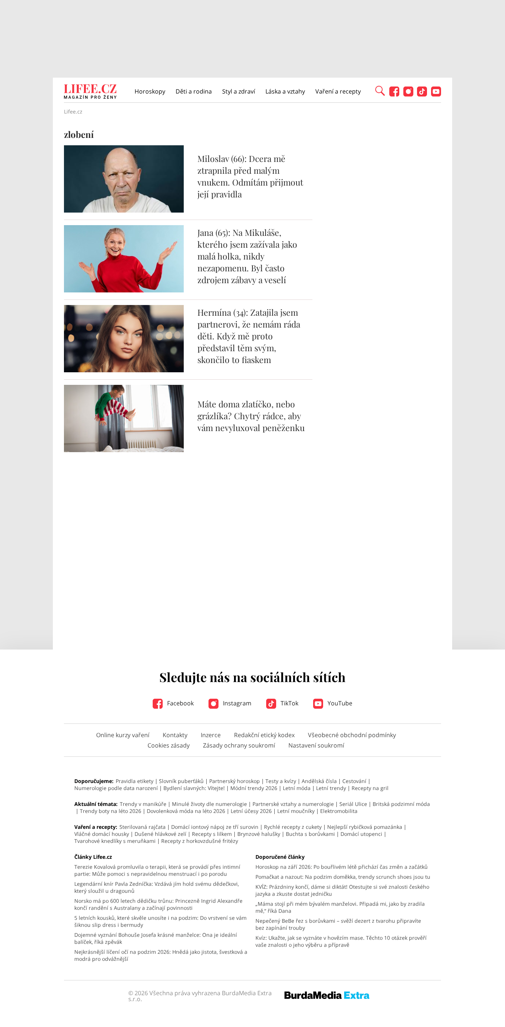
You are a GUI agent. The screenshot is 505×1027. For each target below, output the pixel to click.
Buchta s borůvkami (310, 833)
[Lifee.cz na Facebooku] (394, 94)
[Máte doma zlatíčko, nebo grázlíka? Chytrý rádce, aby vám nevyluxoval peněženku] (124, 450)
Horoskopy (150, 91)
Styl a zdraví (238, 91)
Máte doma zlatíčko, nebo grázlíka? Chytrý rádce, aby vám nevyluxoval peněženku (251, 415)
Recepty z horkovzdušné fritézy (199, 840)
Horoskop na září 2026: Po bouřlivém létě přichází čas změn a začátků (341, 866)
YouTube (339, 703)
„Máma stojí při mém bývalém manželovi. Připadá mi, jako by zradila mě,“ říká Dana (340, 907)
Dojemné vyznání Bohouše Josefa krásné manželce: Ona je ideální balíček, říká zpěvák (155, 938)
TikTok (288, 703)
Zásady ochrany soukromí (239, 745)
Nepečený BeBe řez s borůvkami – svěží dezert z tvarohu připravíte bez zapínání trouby (338, 924)
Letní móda (297, 788)
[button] (380, 90)
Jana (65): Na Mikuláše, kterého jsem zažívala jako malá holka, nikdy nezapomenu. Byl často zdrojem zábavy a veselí (247, 256)
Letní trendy (331, 788)
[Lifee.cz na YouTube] (436, 94)
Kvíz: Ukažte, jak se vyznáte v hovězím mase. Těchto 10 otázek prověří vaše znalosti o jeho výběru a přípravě (341, 941)
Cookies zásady (169, 745)
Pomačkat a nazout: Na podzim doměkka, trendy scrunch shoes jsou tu (342, 876)
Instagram (236, 703)
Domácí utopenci (361, 833)
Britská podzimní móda (401, 803)
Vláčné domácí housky (101, 833)
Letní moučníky (296, 810)
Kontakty (175, 735)
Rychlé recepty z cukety (293, 826)
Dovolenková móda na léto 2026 (186, 810)
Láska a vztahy (285, 91)
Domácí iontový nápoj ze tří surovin (214, 826)
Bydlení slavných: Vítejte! (194, 788)
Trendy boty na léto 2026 (110, 810)
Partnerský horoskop (234, 780)
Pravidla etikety (134, 780)
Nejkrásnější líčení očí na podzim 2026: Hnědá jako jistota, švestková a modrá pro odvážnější (160, 955)
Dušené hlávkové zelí (160, 833)
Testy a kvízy (280, 780)
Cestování (354, 780)
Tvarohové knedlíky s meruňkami (115, 840)
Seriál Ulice (353, 803)
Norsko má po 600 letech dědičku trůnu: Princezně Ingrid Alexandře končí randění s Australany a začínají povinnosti (158, 904)
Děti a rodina (194, 91)
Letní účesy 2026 (251, 810)
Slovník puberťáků (181, 780)
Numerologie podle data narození (116, 788)
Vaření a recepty (338, 91)
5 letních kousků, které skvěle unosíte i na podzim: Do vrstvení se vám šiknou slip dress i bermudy (160, 921)
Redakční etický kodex (264, 735)
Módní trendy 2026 (253, 788)
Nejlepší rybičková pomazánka (364, 826)
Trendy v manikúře (143, 803)
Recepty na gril (370, 788)
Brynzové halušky (258, 833)
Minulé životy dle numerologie (209, 803)
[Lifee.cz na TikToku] (422, 94)
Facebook (180, 703)
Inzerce (211, 735)
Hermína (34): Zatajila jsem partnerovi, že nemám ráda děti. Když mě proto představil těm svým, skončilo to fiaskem (248, 335)
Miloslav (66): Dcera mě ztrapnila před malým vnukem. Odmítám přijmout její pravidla (250, 176)
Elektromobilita (338, 810)
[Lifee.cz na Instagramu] (408, 94)
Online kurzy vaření (122, 735)
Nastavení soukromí (316, 745)
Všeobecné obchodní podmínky (352, 735)
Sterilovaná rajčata (142, 826)
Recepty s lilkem (212, 833)
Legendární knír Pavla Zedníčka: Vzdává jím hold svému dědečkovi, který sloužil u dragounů (156, 887)
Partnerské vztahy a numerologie (293, 803)
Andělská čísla (319, 780)
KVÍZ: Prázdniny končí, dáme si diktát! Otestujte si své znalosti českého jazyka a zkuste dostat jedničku (342, 890)
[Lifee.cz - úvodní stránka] (90, 92)
